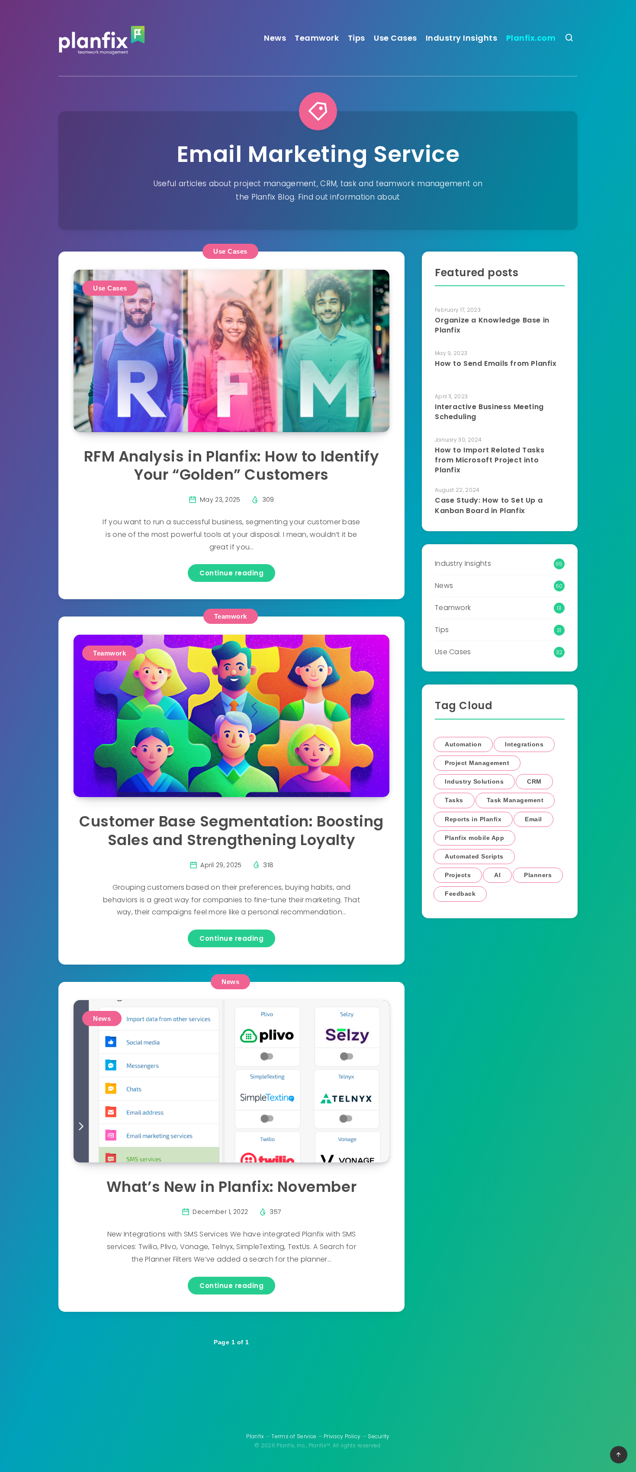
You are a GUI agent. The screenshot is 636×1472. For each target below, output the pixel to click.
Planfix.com (531, 37)
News (275, 37)
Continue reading (231, 573)
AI (497, 875)
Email (533, 819)
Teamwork (317, 37)
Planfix (255, 1436)
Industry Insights (462, 37)
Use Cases (395, 37)
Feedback (460, 893)
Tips (356, 37)
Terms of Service (293, 1436)
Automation (463, 744)
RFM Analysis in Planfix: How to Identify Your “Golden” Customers (231, 465)
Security (378, 1436)
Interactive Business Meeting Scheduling (489, 412)
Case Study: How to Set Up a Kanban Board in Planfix (489, 505)
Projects (458, 875)
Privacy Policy (342, 1436)
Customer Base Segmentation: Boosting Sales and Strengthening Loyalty (231, 830)
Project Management (477, 762)
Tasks (454, 800)
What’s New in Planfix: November (231, 1186)
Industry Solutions (474, 781)
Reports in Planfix (473, 819)
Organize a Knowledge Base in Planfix (492, 325)
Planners (538, 875)
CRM (534, 781)
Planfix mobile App (474, 837)
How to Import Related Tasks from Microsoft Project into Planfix (489, 460)
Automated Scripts (474, 856)
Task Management (515, 800)
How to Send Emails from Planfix (496, 363)
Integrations (524, 744)
